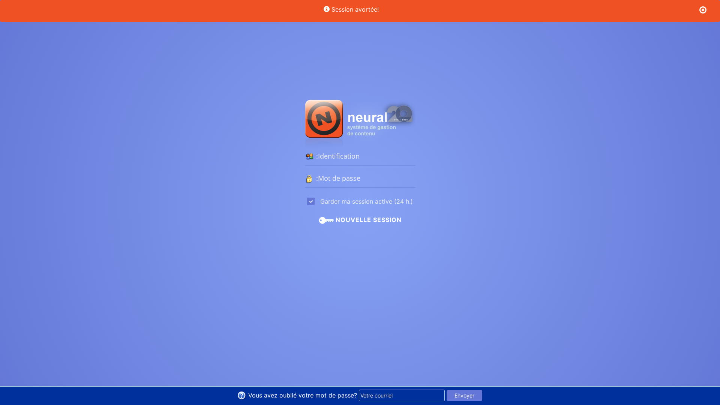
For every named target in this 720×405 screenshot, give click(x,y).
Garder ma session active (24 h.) (365, 201)
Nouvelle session (368, 220)
